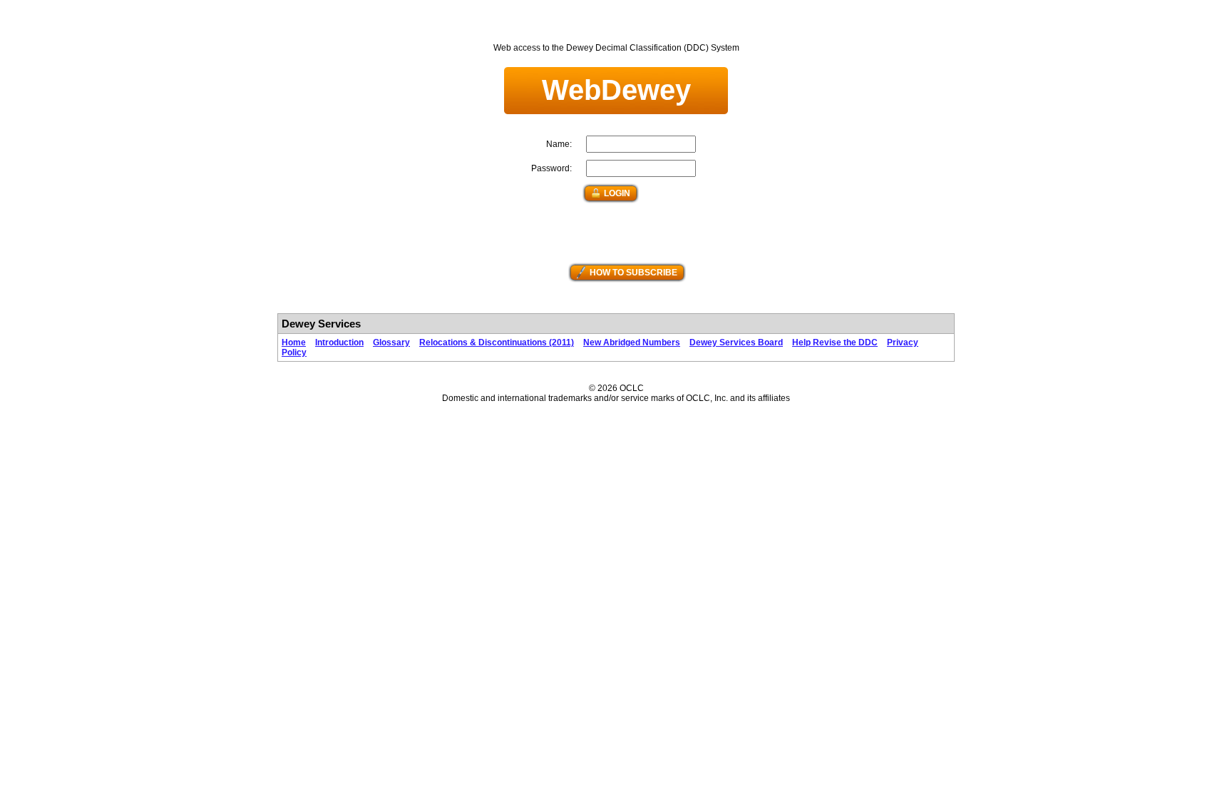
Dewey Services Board (736, 342)
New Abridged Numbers (631, 342)
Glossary (391, 342)
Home (294, 342)
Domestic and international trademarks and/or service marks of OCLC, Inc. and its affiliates (616, 398)
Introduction (339, 342)
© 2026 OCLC (616, 388)
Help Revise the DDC (835, 342)
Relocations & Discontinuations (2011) (496, 342)
